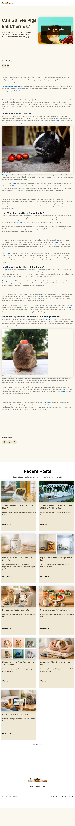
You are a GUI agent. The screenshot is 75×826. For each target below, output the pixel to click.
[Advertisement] (37, 95)
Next (40, 744)
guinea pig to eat (51, 319)
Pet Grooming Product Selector (16, 714)
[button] (3, 66)
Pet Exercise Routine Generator (16, 610)
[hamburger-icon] (72, 3)
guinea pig (57, 120)
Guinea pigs (5, 270)
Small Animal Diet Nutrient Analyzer (55, 610)
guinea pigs (57, 242)
